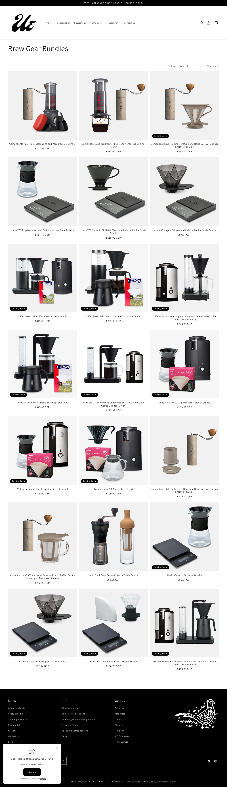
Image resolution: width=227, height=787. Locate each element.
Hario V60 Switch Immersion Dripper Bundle (113, 661)
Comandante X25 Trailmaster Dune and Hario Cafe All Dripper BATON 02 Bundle (184, 145)
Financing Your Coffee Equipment (78, 719)
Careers (12, 730)
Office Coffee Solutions (73, 713)
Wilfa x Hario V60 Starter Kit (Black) (113, 488)
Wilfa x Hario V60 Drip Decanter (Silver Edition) (42, 488)
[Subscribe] (62, 760)
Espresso (119, 708)
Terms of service (133, 782)
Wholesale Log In (16, 708)
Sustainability (15, 724)
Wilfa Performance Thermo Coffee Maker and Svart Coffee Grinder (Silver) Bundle (184, 663)
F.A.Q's (65, 736)
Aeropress (120, 713)
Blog (10, 741)
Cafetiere (119, 719)
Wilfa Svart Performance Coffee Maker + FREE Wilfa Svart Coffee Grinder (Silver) (113, 404)
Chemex (119, 724)
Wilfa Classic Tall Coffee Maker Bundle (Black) (42, 316)
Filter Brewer (121, 741)
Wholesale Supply (70, 708)
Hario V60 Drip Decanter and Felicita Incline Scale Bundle (42, 230)
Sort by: (172, 65)
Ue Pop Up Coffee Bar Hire (74, 730)
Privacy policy (117, 782)
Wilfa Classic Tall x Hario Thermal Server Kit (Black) (113, 316)
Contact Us (13, 736)
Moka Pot (119, 730)
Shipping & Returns (18, 719)
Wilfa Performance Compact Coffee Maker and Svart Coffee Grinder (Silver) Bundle (185, 318)
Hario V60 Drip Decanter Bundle (184, 575)
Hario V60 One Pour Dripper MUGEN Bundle (42, 661)
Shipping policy (149, 782)
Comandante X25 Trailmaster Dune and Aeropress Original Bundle (113, 145)
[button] (49, 23)
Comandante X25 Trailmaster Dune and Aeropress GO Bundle (42, 143)
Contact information (167, 782)
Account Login (15, 713)
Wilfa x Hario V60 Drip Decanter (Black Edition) (184, 402)
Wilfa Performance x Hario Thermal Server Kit (42, 402)
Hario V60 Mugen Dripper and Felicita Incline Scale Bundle (184, 230)
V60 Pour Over (122, 736)
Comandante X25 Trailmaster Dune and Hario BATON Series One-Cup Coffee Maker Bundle (42, 577)
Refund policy (103, 782)
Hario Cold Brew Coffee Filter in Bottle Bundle (113, 575)
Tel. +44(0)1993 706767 (84, 781)
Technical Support (70, 724)
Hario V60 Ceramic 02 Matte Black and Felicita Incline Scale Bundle (113, 232)
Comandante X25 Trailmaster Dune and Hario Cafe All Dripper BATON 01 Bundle (184, 490)
